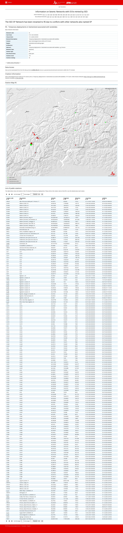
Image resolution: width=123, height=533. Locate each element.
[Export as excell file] (39, 194)
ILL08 (7, 292)
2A (48, 16)
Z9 (79, 16)
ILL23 (7, 302)
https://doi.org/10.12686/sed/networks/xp (94, 76)
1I (46, 14)
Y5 (74, 16)
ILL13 (7, 494)
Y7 (82, 14)
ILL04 (7, 283)
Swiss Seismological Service (14, 526)
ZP (84, 16)
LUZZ (7, 480)
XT (66, 16)
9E (66, 14)
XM (63, 16)
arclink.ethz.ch (35, 70)
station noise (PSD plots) (13, 62)
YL (68, 16)
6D (55, 16)
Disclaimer (24, 526)
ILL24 (7, 300)
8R (59, 14)
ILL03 (7, 281)
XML (22, 78)
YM (71, 16)
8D (56, 14)
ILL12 (7, 512)
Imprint (28, 526)
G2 (74, 14)
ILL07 (7, 289)
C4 (71, 14)
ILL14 (7, 490)
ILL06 (7, 287)
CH (44, 14)
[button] (8, 2)
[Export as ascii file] (42, 194)
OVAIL (7, 496)
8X (61, 14)
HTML (16, 78)
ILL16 (7, 296)
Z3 (76, 16)
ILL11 (7, 245)
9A (63, 14)
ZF (81, 16)
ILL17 (7, 500)
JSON (19, 78)
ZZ (87, 14)
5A (53, 14)
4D (51, 14)
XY (80, 14)
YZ (85, 14)
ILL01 (7, 298)
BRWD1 (8, 227)
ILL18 (7, 514)
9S (68, 14)
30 (48, 14)
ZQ (86, 16)
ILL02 (7, 277)
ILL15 (7, 294)
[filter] (8, 199)
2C (53, 16)
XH (61, 16)
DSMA (7, 243)
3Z (50, 16)
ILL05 (7, 285)
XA (58, 16)
